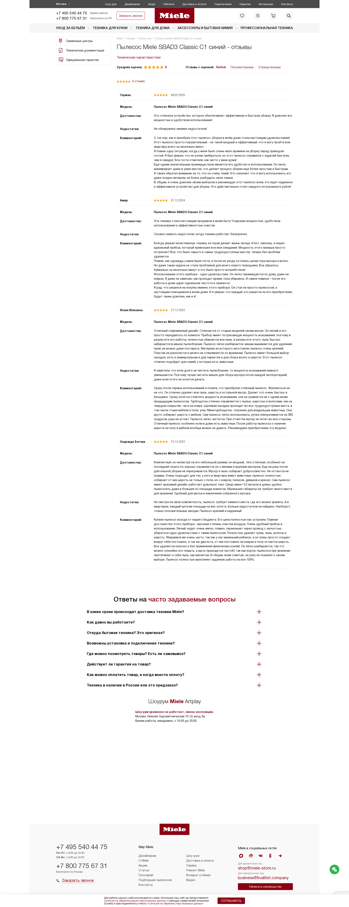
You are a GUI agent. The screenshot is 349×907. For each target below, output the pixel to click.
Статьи (144, 870)
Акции (151, 4)
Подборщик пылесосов (155, 880)
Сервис (191, 865)
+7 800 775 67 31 (71, 18)
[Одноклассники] (270, 856)
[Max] (241, 856)
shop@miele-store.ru (257, 868)
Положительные (242, 67)
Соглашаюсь (231, 900)
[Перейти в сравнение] (258, 16)
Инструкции (266, 4)
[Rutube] (251, 856)
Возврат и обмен (198, 875)
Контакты (287, 4)
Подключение (222, 4)
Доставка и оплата (194, 4)
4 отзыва (138, 81)
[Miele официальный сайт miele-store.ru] (174, 15)
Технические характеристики (139, 57)
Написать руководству (265, 886)
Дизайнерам (132, 4)
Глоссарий (146, 875)
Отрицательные (269, 67)
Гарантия (245, 4)
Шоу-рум (111, 4)
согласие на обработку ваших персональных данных (135, 900)
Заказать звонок (130, 15)
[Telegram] (280, 856)
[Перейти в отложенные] (242, 16)
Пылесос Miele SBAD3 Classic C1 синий (183, 106)
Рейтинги (168, 4)
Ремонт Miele (195, 870)
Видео (190, 880)
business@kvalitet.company (263, 878)
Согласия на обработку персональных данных (175, 903)
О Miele (144, 860)
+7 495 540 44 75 (71, 13)
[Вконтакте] (260, 856)
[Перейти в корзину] (273, 16)
